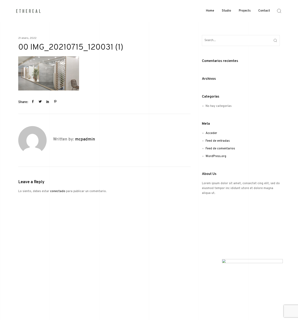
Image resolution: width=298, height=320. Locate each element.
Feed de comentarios (220, 149)
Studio (226, 11)
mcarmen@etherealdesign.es (109, 244)
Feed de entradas (218, 141)
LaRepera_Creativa (265, 305)
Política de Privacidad (150, 305)
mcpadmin (85, 139)
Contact (264, 11)
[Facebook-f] (34, 234)
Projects (245, 11)
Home (210, 11)
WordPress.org (216, 156)
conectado (57, 191)
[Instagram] (25, 234)
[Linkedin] (44, 234)
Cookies (172, 305)
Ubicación (95, 254)
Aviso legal (128, 305)
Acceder (211, 133)
